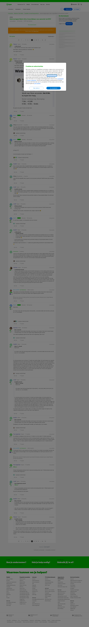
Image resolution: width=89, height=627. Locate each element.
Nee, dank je (36, 88)
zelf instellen (37, 83)
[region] (45, 77)
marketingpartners (51, 75)
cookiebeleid (60, 78)
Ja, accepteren (53, 88)
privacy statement (31, 80)
